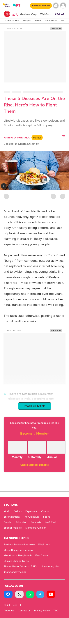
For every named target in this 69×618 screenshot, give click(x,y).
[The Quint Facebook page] (8, 595)
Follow (37, 137)
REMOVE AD (56, 29)
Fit (63, 135)
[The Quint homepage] (7, 9)
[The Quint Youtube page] (51, 595)
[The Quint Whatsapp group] (30, 595)
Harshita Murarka (17, 137)
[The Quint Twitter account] (19, 595)
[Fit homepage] (17, 6)
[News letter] (56, 5)
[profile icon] (63, 5)
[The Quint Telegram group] (40, 595)
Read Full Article (34, 406)
